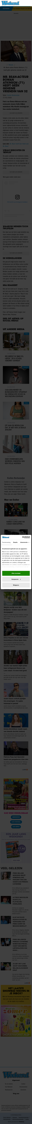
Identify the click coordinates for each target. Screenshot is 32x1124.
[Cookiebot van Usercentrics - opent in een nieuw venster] (22, 537)
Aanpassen (14, 579)
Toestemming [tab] (6, 542)
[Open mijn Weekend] (25, 3)
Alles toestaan (16, 573)
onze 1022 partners (12, 551)
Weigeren (16, 585)
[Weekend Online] (10, 3)
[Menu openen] (22, 3)
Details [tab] (15, 542)
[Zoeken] (29, 3)
